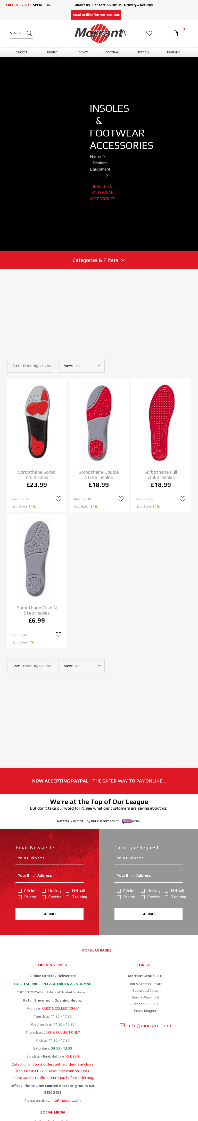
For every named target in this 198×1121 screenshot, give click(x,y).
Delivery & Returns (138, 5)
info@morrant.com (66, 1100)
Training (78, 896)
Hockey (54, 890)
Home (95, 156)
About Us (82, 5)
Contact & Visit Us (106, 5)
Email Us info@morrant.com (96, 15)
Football (54, 896)
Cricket (30, 890)
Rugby (30, 896)
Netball (78, 890)
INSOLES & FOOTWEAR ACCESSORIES (103, 192)
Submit (49, 914)
